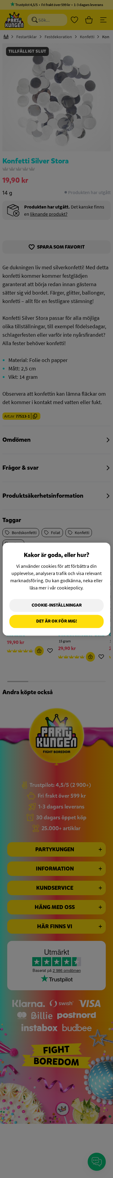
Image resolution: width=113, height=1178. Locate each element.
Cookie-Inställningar (57, 605)
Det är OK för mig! (56, 621)
